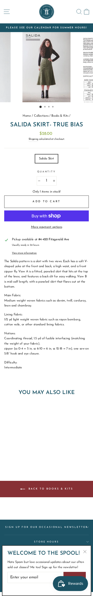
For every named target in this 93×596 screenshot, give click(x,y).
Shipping (33, 139)
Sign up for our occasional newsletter (46, 527)
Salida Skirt (46, 158)
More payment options (46, 227)
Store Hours (46, 542)
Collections (41, 115)
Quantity (46, 172)
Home (27, 115)
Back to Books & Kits (50, 489)
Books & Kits (59, 115)
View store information (24, 253)
